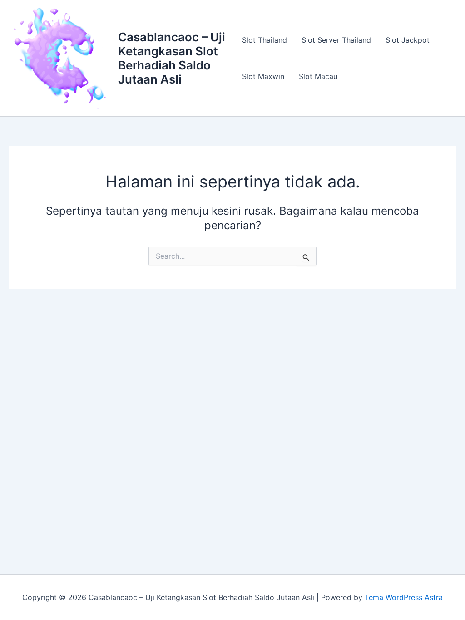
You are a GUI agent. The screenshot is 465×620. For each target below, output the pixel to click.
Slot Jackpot (408, 39)
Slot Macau (318, 76)
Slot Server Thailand (336, 39)
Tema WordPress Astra (404, 597)
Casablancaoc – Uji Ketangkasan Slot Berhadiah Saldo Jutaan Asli (171, 58)
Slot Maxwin (263, 76)
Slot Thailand (264, 39)
